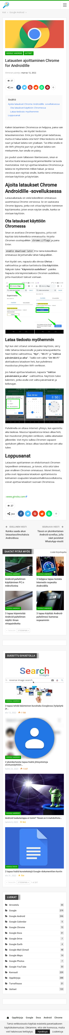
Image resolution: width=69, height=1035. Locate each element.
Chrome (58, 1017)
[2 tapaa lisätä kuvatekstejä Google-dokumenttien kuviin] (34, 848)
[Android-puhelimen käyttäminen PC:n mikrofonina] (19, 566)
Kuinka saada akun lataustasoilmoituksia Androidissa (17, 534)
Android (48, 1017)
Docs (38, 1017)
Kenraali (13, 972)
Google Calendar (17, 921)
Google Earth (15, 944)
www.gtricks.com (15, 496)
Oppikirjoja (14, 978)
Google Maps (16, 955)
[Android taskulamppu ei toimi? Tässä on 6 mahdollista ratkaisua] (34, 794)
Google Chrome (17, 927)
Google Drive (15, 938)
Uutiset (28, 53)
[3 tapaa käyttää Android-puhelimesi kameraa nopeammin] (50, 600)
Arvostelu (14, 905)
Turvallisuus (15, 983)
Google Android (14, 53)
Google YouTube (17, 966)
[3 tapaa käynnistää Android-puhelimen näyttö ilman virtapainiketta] (19, 600)
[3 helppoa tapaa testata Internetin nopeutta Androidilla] (50, 566)
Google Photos (16, 961)
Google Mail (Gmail (19, 949)
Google (13, 910)
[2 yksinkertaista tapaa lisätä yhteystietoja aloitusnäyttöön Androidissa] (34, 738)
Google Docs (11, 867)
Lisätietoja (57, 1031)
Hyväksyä (42, 1031)
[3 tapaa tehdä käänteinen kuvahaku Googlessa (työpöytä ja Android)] (34, 682)
